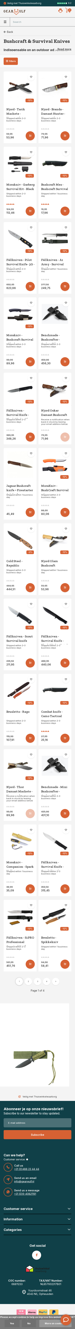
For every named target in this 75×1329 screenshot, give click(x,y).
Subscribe (37, 1134)
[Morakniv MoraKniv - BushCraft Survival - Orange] (54, 464)
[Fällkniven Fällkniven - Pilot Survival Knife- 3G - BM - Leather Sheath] (20, 238)
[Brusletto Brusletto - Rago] (20, 690)
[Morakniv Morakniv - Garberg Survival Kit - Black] (20, 163)
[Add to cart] (30, 135)
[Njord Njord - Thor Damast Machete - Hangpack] (20, 765)
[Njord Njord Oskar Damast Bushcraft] (54, 389)
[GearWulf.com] (14, 11)
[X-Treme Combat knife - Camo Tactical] (54, 690)
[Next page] (55, 981)
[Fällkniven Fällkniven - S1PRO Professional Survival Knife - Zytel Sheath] (20, 916)
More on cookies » (55, 1323)
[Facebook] (36, 1255)
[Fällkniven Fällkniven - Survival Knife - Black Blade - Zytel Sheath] (54, 615)
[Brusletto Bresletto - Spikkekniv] (54, 916)
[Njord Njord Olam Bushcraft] (54, 539)
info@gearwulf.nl (24, 1181)
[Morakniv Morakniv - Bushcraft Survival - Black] (20, 313)
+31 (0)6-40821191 (25, 1193)
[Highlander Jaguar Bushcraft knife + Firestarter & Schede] (20, 464)
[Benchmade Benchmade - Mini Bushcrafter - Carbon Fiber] (54, 765)
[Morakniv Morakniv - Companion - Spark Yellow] (20, 840)
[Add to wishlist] (31, 77)
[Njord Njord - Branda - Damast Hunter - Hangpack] (54, 87)
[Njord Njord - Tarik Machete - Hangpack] (20, 87)
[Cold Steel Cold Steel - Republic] (20, 539)
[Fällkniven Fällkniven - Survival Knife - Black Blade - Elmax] (20, 389)
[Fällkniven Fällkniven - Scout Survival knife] (20, 615)
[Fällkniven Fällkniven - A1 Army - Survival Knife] (54, 238)
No (29, 1323)
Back (10, 31)
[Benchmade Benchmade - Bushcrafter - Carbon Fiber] (54, 313)
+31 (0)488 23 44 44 (26, 1169)
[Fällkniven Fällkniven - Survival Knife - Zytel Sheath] (54, 840)
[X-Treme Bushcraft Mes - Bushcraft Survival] (54, 163)
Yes (12, 1323)
